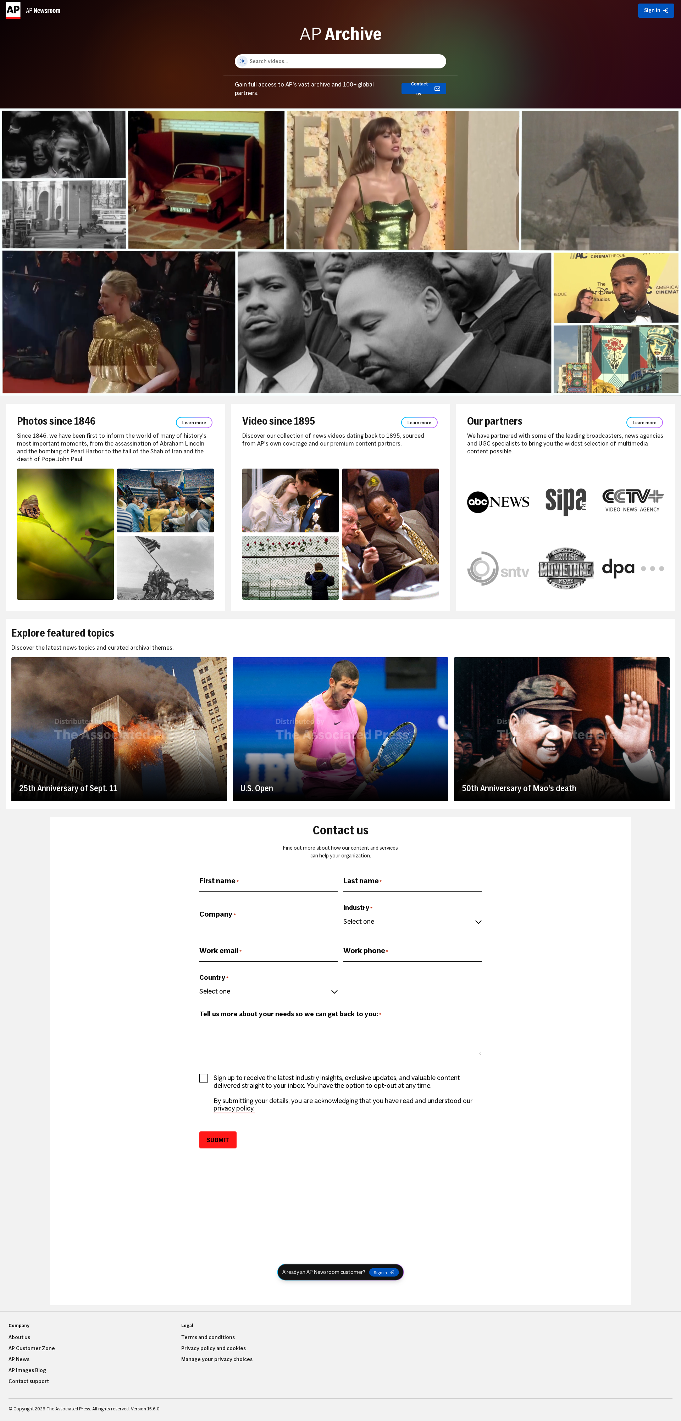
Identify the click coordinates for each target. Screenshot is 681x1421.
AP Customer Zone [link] (32, 1348)
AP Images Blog (27, 1370)
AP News (19, 1359)
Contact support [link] (29, 1381)
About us (19, 1337)
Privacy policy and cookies (213, 1348)
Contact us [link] (419, 88)
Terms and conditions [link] (208, 1337)
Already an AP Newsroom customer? (323, 1272)
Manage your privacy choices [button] (217, 1359)
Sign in (380, 1272)
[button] (34, 9)
